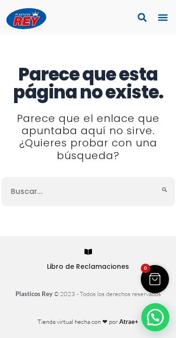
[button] (162, 17)
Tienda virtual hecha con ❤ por (88, 321)
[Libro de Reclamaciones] (88, 252)
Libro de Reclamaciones (88, 266)
